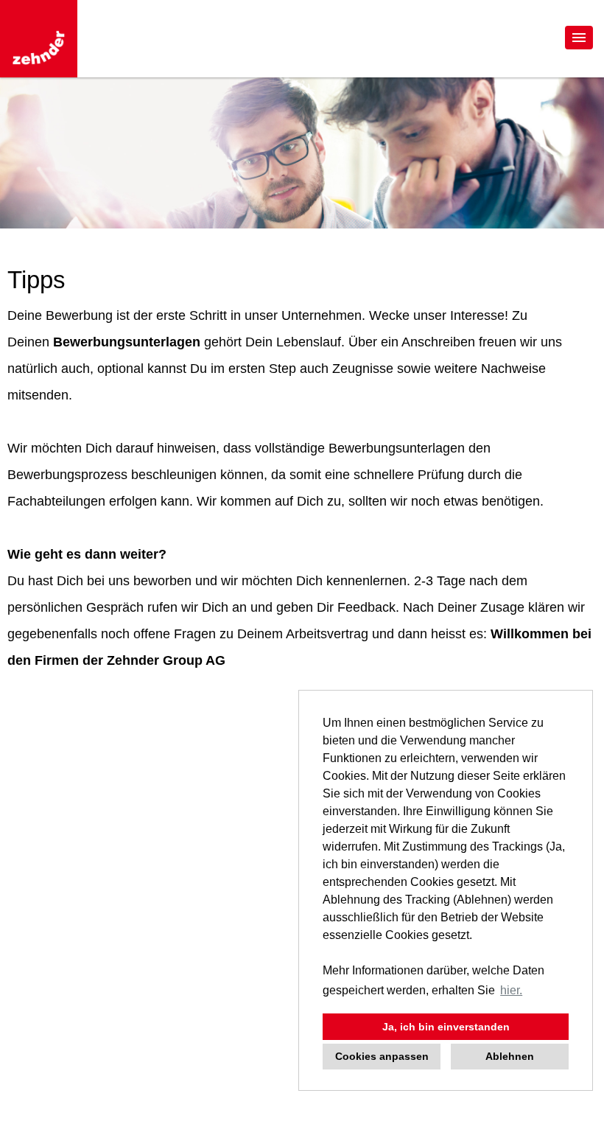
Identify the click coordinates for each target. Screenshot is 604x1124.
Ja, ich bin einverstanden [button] (446, 1027)
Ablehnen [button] (509, 1056)
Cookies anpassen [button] (382, 1056)
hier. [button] (511, 990)
